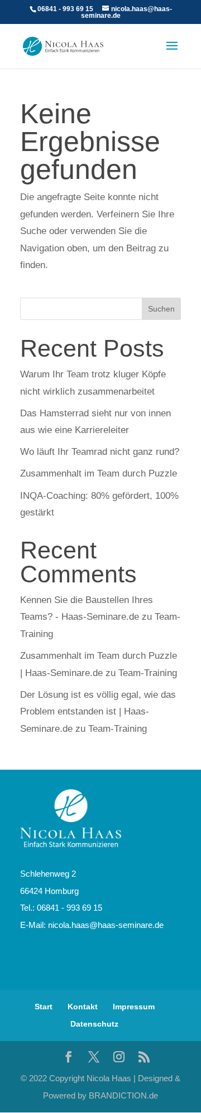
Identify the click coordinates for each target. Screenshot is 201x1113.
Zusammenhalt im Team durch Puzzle (98, 473)
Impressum (134, 1006)
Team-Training (147, 673)
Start (43, 1006)
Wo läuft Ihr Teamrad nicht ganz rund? (99, 451)
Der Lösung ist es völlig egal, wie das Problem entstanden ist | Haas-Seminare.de (98, 711)
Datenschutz (94, 1023)
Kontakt (83, 1006)
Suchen (161, 308)
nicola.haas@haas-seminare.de (106, 925)
